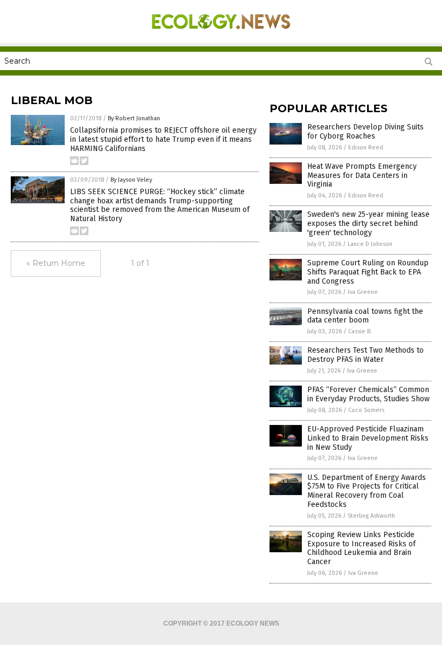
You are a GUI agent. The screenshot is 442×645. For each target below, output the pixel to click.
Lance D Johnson (370, 244)
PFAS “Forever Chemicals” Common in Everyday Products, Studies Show (368, 394)
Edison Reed (365, 147)
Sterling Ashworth (371, 515)
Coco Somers (366, 410)
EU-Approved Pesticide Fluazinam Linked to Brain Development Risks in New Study (368, 438)
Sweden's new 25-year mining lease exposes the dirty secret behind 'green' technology (368, 223)
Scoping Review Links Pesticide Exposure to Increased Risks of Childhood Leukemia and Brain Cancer (361, 548)
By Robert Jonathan (134, 118)
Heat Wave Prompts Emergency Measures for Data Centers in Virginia (362, 175)
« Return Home (55, 263)
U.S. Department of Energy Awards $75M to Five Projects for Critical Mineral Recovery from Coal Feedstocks (366, 491)
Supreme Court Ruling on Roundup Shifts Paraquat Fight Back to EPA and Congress (368, 272)
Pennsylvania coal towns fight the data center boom (365, 316)
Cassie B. (360, 331)
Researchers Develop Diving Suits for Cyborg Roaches (365, 131)
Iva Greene (363, 292)
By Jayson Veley (131, 179)
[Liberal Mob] (221, 35)
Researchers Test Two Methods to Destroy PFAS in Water (365, 355)
